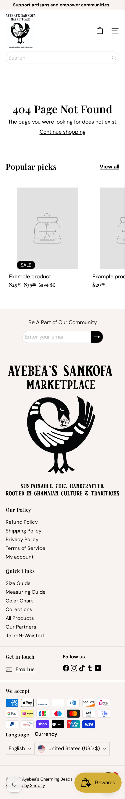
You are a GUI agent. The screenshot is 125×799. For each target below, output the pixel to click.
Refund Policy (22, 522)
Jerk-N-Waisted (25, 635)
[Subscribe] (97, 337)
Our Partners (21, 627)
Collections (19, 609)
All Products (20, 618)
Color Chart (19, 600)
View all (109, 166)
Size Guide (18, 583)
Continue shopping (63, 131)
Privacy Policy (22, 539)
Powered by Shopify (25, 785)
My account (20, 557)
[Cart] (99, 31)
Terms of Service (25, 548)
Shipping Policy (23, 530)
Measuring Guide (26, 592)
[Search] (114, 58)
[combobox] (62, 58)
